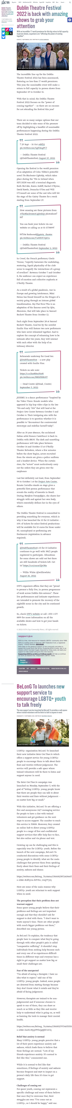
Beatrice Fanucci (47, 729)
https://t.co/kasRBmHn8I (32, 382)
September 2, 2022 (48, 253)
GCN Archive (35, 2)
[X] (11, 33)
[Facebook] (11, 29)
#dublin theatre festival (43, 682)
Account (62, 2)
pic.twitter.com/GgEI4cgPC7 (33, 148)
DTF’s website (33, 627)
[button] (69, 20)
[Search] (70, 2)
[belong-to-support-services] (43, 746)
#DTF (28, 682)
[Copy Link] (7, 29)
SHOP (53, 2)
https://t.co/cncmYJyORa (35, 578)
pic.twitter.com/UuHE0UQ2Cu (35, 243)
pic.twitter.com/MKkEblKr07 (34, 386)
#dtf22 (41, 144)
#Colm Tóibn (22, 682)
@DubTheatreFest (28, 369)
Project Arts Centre (47, 495)
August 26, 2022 (28, 589)
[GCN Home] (6, 2)
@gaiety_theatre (44, 239)
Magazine (14, 2)
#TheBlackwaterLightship (32, 219)
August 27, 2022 (47, 158)
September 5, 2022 (29, 396)
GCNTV (20, 2)
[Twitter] (3, 33)
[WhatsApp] (7, 33)
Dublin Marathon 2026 (27, 2)
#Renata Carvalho (23, 685)
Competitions (48, 2)
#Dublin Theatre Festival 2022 (58, 682)
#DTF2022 (33, 682)
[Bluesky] (3, 37)
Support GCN (41, 2)
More (57, 2)
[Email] (3, 29)
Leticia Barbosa (44, 39)
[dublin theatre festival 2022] (43, 56)
